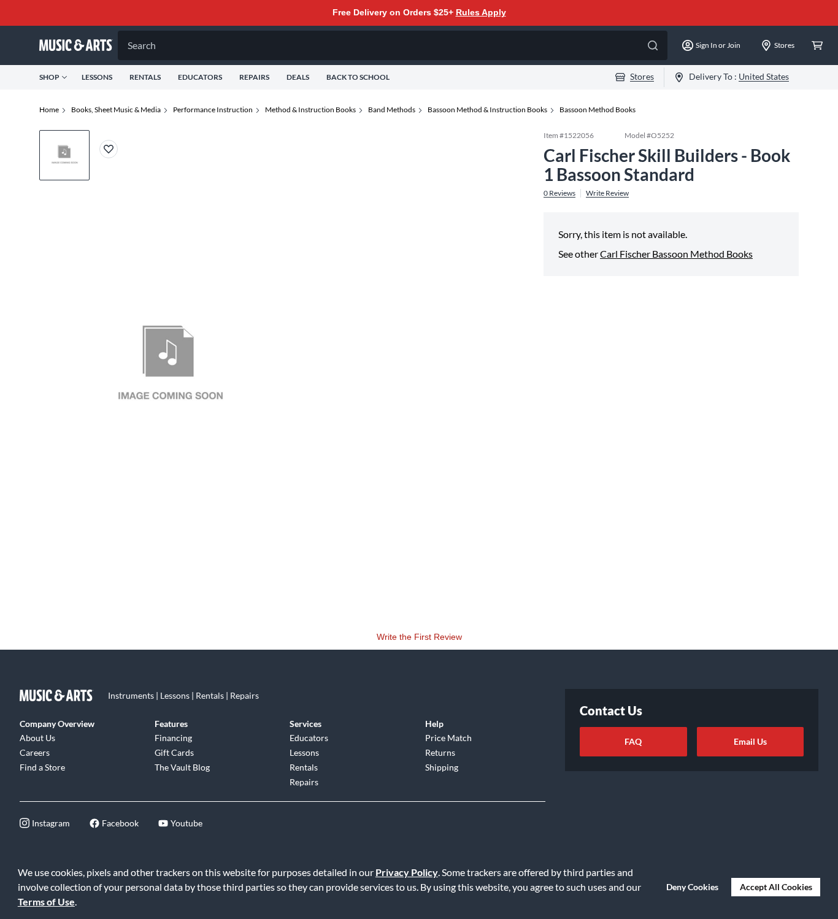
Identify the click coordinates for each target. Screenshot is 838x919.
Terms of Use (46, 901)
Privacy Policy (406, 872)
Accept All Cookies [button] (776, 887)
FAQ (633, 741)
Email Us (750, 741)
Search (142, 45)
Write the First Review (419, 637)
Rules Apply (481, 12)
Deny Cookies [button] (692, 887)
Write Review (607, 192)
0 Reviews (559, 192)
